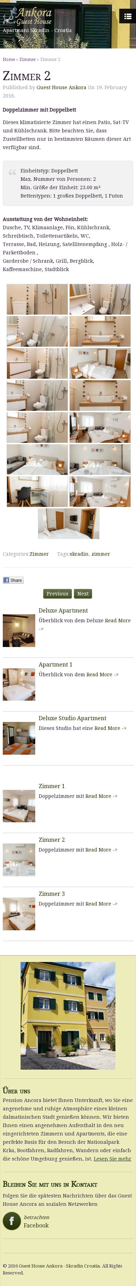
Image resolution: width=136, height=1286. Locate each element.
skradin (79, 554)
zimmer (100, 554)
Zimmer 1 (52, 786)
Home (9, 59)
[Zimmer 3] (19, 914)
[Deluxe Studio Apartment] (19, 738)
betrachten (28, 1222)
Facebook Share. (13, 580)
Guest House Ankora (61, 87)
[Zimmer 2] (19, 860)
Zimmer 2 (52, 840)
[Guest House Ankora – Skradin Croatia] (37, 16)
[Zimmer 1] (19, 806)
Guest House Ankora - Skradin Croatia (59, 1266)
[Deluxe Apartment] (19, 630)
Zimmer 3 (52, 894)
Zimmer (27, 59)
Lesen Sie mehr (112, 1159)
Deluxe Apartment (63, 610)
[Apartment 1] (19, 684)
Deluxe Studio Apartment (72, 718)
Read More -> (102, 674)
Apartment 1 (56, 664)
